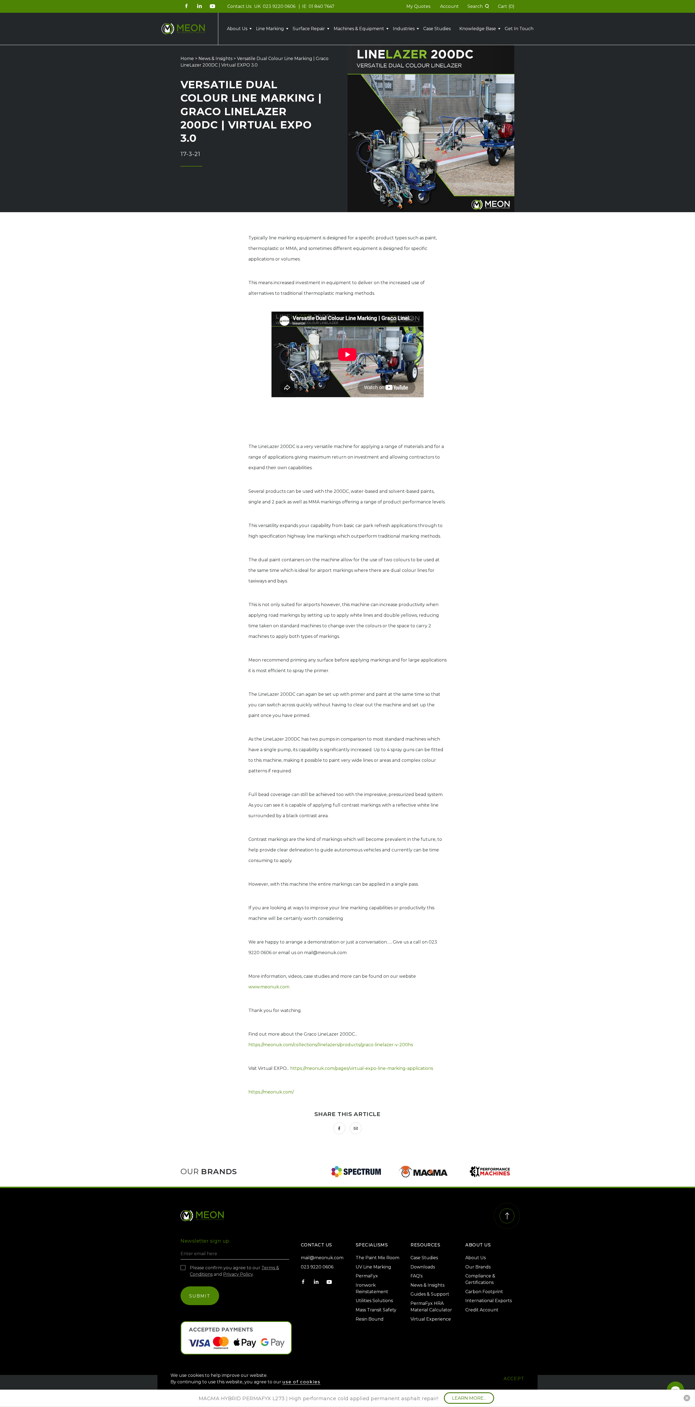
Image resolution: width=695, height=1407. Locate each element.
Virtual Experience (430, 1319)
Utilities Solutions (374, 1300)
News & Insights (215, 58)
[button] (478, 6)
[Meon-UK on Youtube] (213, 6)
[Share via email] (356, 1128)
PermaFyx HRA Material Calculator (431, 1306)
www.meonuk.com (268, 986)
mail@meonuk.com (322, 1257)
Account (449, 6)
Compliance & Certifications (480, 1279)
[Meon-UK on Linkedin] (200, 6)
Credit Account (481, 1309)
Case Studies (437, 28)
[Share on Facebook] (339, 1128)
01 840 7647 (321, 6)
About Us (475, 1257)
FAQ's (416, 1275)
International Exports (488, 1300)
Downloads (422, 1267)
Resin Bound (370, 1319)
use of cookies (301, 1381)
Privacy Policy (238, 1274)
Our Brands (478, 1267)
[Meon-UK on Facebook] (186, 6)
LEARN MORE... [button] (469, 1398)
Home (187, 58)
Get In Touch (519, 28)
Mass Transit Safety (376, 1309)
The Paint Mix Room (377, 1257)
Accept (514, 1378)
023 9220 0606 (279, 6)
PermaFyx (367, 1275)
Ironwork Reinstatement (372, 1288)
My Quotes (418, 6)
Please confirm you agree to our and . (234, 1271)
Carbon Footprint (484, 1291)
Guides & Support (429, 1294)
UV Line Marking (373, 1267)
